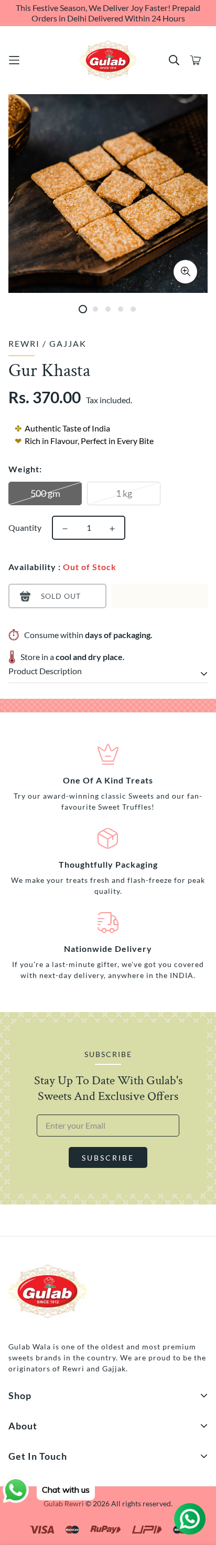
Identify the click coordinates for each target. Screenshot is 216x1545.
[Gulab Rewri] (108, 60)
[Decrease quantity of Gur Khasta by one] (65, 529)
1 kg (124, 493)
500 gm (45, 493)
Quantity (24, 527)
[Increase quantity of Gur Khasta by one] (112, 529)
